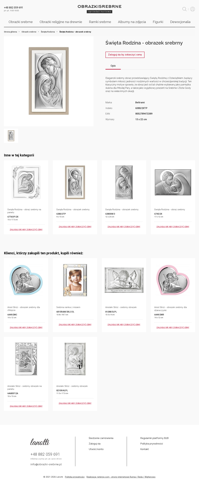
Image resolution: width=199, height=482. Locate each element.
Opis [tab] (113, 65)
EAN (107, 113)
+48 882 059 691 (45, 454)
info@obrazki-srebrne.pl (46, 464)
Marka (108, 102)
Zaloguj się (95, 443)
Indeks (108, 108)
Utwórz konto (96, 449)
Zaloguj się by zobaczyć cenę (125, 54)
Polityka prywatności (151, 443)
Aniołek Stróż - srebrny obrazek (121, 307)
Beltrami (140, 102)
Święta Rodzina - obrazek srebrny (73, 209)
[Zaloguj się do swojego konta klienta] (192, 9)
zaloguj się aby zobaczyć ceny (26, 229)
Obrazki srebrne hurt (99, 9)
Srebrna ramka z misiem (68, 307)
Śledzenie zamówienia (101, 438)
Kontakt (144, 449)
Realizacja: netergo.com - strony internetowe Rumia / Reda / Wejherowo (121, 477)
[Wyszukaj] (184, 9)
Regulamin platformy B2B (154, 438)
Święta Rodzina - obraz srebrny (169, 209)
